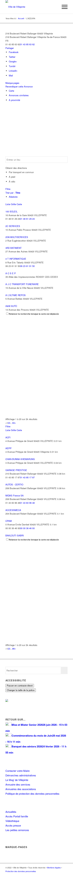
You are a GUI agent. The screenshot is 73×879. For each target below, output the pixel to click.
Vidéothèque (12, 821)
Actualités (10, 811)
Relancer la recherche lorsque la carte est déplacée (34, 313)
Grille (13, 204)
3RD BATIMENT (13, 247)
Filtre (7, 189)
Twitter (12, 56)
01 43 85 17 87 (27, 477)
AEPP (8, 448)
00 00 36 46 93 (27, 528)
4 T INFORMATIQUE (15, 258)
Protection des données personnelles (20, 871)
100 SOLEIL (11, 211)
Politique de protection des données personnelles (32, 793)
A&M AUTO (11, 306)
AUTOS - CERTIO (14, 484)
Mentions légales (54, 867)
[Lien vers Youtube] (65, 874)
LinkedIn (13, 70)
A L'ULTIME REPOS (15, 295)
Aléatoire (13, 196)
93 (13, 422)
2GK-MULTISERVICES (16, 237)
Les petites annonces (17, 830)
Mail (11, 75)
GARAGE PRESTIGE (16, 470)
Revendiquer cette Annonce (19, 86)
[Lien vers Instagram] (59, 874)
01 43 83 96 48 (27, 502)
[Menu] (63, 7)
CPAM (8, 520)
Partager (9, 48)
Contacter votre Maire (17, 770)
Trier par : (12, 192)
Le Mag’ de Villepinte (16, 780)
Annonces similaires (19, 95)
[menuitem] (55, 7)
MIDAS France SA (14, 495)
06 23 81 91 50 (27, 266)
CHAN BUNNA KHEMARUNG (20, 459)
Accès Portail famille (16, 816)
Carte (11, 90)
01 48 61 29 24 (27, 218)
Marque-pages (12, 83)
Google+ (13, 61)
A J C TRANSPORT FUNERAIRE (22, 284)
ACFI (8, 437)
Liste (7, 204)
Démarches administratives (20, 775)
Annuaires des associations (20, 789)
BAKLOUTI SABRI (14, 535)
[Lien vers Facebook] (54, 874)
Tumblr (12, 66)
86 (13, 648)
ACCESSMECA (13, 510)
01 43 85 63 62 (27, 44)
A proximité (14, 100)
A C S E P (10, 273)
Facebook (14, 52)
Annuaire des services (17, 784)
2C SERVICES (12, 226)
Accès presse (13, 825)
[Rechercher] (55, 7)
